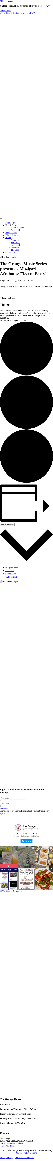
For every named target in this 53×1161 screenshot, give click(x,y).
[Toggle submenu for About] (12, 238)
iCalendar (9, 570)
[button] (4, 808)
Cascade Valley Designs (26, 1153)
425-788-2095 (45, 6)
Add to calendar (7, 525)
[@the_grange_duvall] (18, 827)
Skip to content (6, 1)
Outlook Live (11, 577)
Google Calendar (12, 567)
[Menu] (1, 218)
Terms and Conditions (24, 1157)
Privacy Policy (6, 1157)
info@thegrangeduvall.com (12, 1143)
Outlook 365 (10, 573)
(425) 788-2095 (7, 1146)
